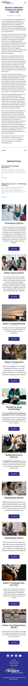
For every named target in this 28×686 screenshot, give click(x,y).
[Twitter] (11, 655)
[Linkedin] (16, 655)
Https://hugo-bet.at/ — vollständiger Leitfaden (13, 184)
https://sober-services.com (9, 139)
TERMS (14, 660)
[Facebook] (7, 655)
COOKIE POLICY (14, 663)
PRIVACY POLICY (14, 662)
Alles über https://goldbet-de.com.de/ (10, 166)
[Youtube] (20, 655)
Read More (4, 177)
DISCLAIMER (14, 665)
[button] (25, 2)
